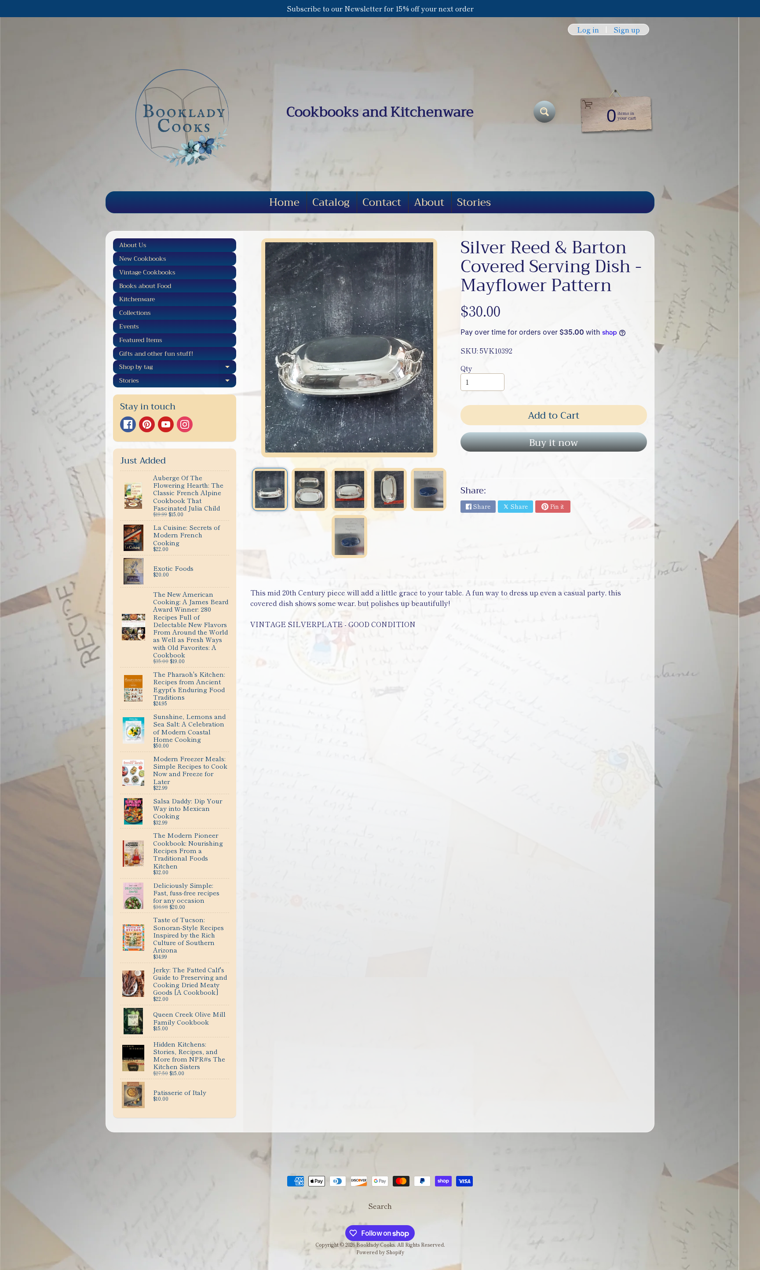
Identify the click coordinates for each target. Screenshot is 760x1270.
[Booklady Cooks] (178, 111)
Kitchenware (137, 299)
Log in (588, 29)
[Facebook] (128, 424)
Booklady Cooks (375, 1244)
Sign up (627, 29)
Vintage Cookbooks (147, 272)
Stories (474, 202)
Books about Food (145, 286)
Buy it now (553, 442)
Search (380, 1206)
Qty (466, 368)
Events (129, 326)
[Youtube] (166, 424)
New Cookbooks (142, 258)
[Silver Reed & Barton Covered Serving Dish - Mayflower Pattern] (270, 489)
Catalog (331, 202)
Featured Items (140, 340)
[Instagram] (185, 424)
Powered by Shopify (380, 1251)
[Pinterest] (147, 424)
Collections (135, 312)
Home (284, 202)
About (429, 202)
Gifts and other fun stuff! (156, 353)
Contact (381, 202)
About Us (132, 245)
